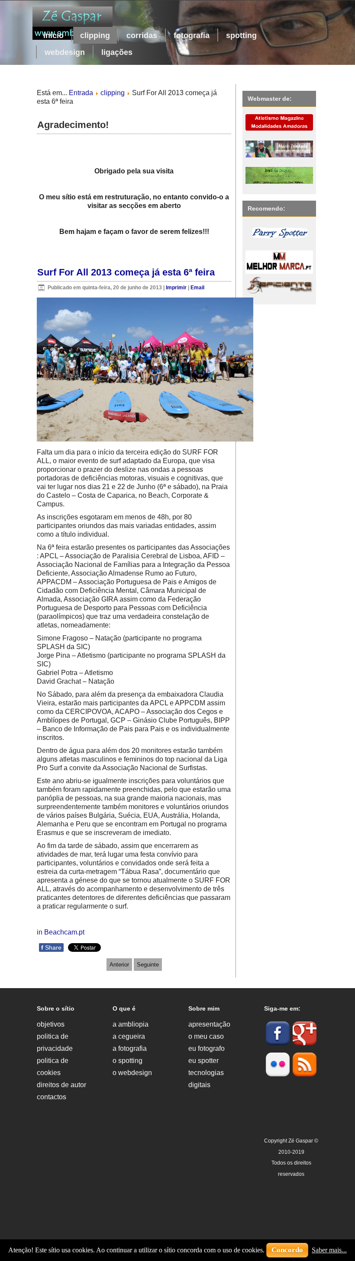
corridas (141, 35)
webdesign (65, 52)
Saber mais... (329, 1250)
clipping (95, 35)
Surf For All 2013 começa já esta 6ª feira (126, 272)
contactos (51, 1097)
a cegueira (129, 1036)
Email (197, 288)
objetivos (51, 1024)
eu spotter (203, 1060)
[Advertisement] (139, 1185)
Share (51, 947)
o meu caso (206, 1036)
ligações (116, 52)
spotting (241, 35)
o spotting (127, 1060)
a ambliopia (130, 1024)
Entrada (81, 92)
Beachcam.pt (64, 932)
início (53, 35)
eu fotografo (206, 1048)
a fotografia (130, 1048)
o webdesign (132, 1072)
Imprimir (177, 288)
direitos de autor (61, 1084)
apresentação (209, 1024)
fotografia (192, 35)
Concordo (287, 1250)
